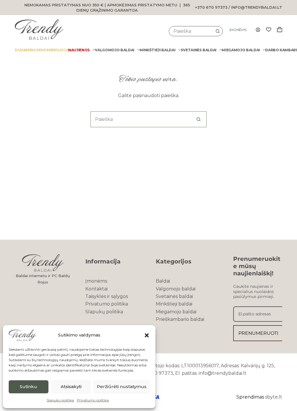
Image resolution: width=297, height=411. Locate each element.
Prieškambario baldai (180, 319)
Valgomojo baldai (114, 50)
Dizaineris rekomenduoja (41, 50)
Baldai (163, 281)
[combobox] (191, 31)
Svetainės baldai (198, 50)
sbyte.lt (273, 397)
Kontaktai (96, 289)
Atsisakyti (71, 386)
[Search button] (217, 31)
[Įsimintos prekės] (268, 29)
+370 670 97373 (211, 7)
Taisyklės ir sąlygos (106, 296)
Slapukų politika (60, 400)
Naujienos (79, 50)
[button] (147, 335)
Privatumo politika (93, 400)
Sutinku (28, 386)
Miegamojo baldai (241, 50)
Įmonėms (238, 30)
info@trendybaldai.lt (256, 7)
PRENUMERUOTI (258, 333)
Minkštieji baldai (157, 50)
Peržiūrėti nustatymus (121, 386)
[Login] (258, 30)
